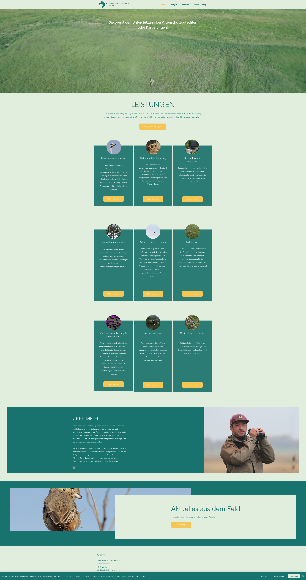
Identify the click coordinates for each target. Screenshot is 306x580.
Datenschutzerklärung (140, 576)
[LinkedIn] (74, 467)
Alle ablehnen (279, 576)
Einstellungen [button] (265, 576)
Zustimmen (294, 576)
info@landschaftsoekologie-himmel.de (112, 570)
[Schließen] (303, 576)
